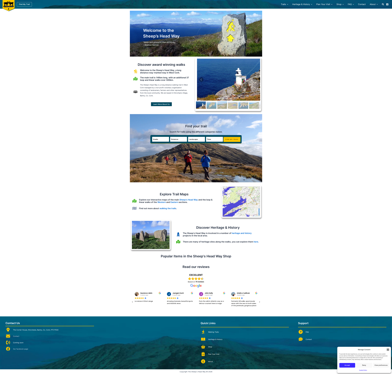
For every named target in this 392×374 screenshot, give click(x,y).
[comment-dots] (300, 339)
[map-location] (178, 241)
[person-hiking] (135, 71)
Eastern (174, 202)
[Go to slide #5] (243, 105)
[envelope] (8, 336)
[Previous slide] (201, 79)
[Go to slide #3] (222, 105)
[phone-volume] (8, 342)
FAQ (307, 332)
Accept (347, 365)
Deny (364, 365)
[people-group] (135, 91)
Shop (210, 347)
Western (161, 202)
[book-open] (203, 339)
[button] (388, 350)
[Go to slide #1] (201, 105)
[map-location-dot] (135, 78)
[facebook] (8, 348)
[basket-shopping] (203, 346)
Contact (16, 336)
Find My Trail (232, 139)
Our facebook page (20, 349)
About (210, 361)
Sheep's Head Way (188, 200)
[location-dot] (8, 329)
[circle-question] (300, 331)
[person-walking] (203, 331)
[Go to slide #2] (211, 105)
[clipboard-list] (203, 354)
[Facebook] (387, 4)
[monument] (178, 234)
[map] (134, 208)
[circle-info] (203, 361)
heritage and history (242, 233)
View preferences (381, 365)
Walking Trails (213, 332)
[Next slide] (255, 79)
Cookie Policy (363, 370)
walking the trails (167, 208)
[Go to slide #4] (233, 105)
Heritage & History (215, 339)
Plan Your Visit (213, 354)
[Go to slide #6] (254, 105)
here (256, 242)
